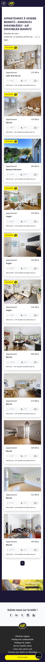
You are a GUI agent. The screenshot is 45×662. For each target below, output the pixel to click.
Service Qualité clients (23, 646)
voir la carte (23, 657)
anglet (9, 217)
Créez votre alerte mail (22, 649)
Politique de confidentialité (22, 640)
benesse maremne (14, 170)
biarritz (9, 123)
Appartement (11, 73)
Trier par (29, 37)
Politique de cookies (22, 643)
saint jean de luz (13, 76)
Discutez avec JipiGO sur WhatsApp (22, 652)
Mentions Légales (22, 636)
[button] (7, 57)
